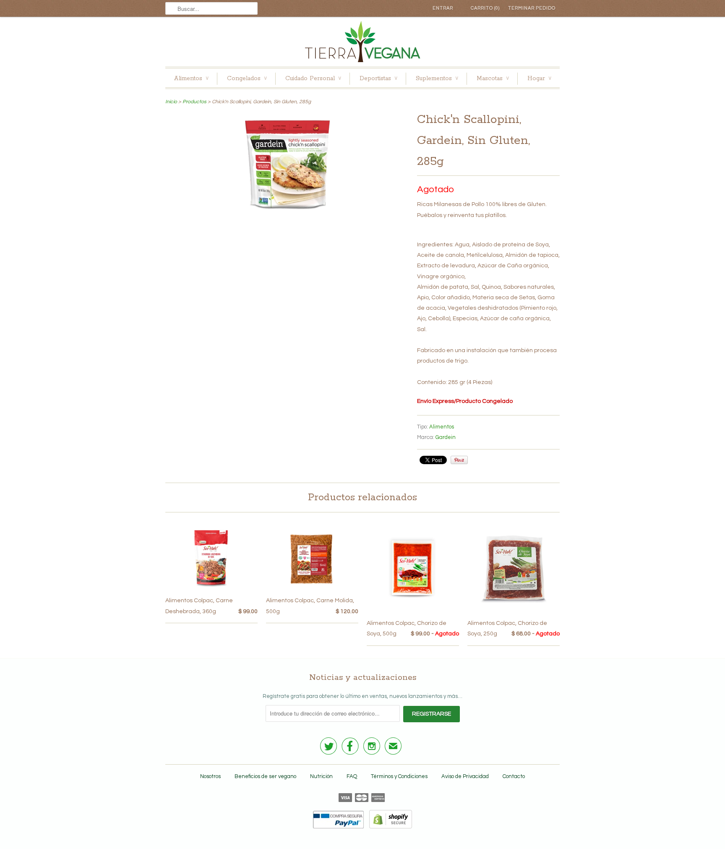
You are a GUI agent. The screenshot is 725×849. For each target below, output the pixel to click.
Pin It (459, 460)
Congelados (247, 78)
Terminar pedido (531, 8)
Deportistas (378, 78)
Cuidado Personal (313, 78)
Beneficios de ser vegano (265, 776)
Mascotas (493, 78)
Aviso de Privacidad (465, 776)
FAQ (352, 776)
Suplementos (437, 78)
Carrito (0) (485, 8)
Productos (194, 101)
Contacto (514, 776)
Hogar (539, 78)
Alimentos (191, 78)
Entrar (443, 8)
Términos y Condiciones (399, 776)
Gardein (446, 437)
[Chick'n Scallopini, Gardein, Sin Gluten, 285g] (287, 211)
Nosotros (210, 776)
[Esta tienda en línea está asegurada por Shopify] (388, 827)
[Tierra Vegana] (362, 44)
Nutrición (321, 776)
